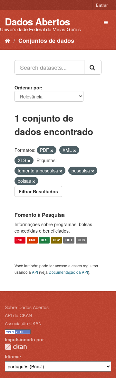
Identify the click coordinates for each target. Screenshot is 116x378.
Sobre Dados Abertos (27, 307)
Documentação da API (68, 272)
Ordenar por (28, 87)
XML (32, 240)
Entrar (102, 5)
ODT (68, 240)
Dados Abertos (37, 21)
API (35, 272)
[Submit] (93, 67)
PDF (19, 240)
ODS (81, 240)
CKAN (16, 346)
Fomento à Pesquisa (40, 214)
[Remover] (51, 150)
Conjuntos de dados (46, 40)
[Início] (7, 40)
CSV (56, 240)
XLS (44, 240)
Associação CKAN (23, 323)
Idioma (12, 356)
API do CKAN (18, 315)
